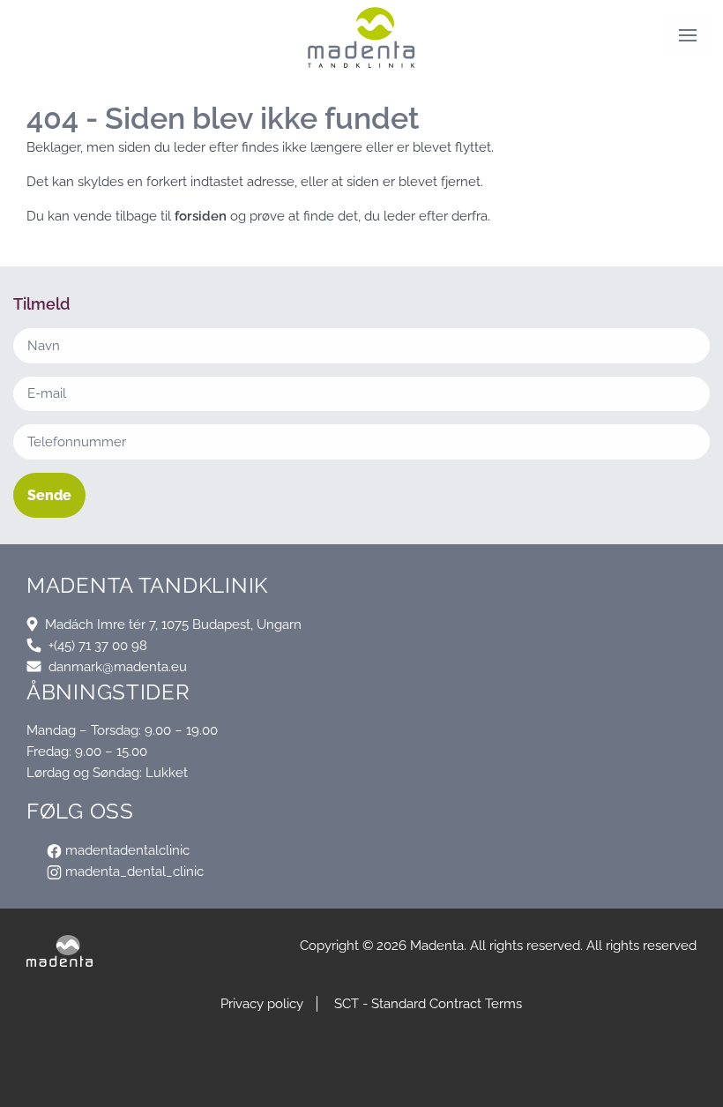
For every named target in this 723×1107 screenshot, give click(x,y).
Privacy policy (261, 1004)
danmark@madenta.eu (117, 667)
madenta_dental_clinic (133, 871)
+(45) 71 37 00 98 (97, 646)
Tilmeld (362, 1080)
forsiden (201, 216)
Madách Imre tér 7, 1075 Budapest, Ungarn (173, 624)
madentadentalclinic (126, 850)
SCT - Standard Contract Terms (428, 1004)
